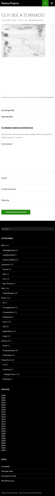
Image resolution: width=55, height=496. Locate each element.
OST (4, 326)
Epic (4, 274)
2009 (3, 431)
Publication (7, 355)
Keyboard (7, 317)
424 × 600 (23, 20)
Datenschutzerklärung (9, 493)
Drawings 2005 (37, 20)
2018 (3, 409)
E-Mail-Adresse (9, 189)
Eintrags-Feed (7, 471)
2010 (3, 429)
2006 (3, 438)
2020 (3, 405)
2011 (3, 426)
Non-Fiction (8, 283)
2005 (3, 441)
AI (4, 302)
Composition (8, 312)
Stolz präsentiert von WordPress (30, 493)
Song (5, 336)
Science (4, 341)
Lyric (5, 279)
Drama (5, 269)
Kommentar (7, 144)
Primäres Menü (52, 3)
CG (4, 365)
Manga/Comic (10, 374)
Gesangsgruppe (9, 250)
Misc (3, 288)
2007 (3, 436)
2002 (3, 448)
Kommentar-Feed (8, 476)
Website (5, 200)
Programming (8, 350)
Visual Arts (6, 360)
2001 (3, 450)
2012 (3, 424)
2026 (3, 395)
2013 (3, 421)
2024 (3, 400)
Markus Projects (10, 3)
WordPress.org (7, 481)
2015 (3, 417)
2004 (3, 443)
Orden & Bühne (9, 260)
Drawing (6, 369)
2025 (3, 398)
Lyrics (5, 322)
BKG (3, 245)
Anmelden (5, 466)
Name (4, 178)
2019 (3, 407)
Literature (5, 264)
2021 (3, 402)
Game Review (8, 293)
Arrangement (8, 307)
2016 (3, 414)
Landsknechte (8, 255)
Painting (6, 379)
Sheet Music (8, 331)
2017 (3, 412)
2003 (3, 445)
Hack (5, 345)
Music (3, 298)
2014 (3, 419)
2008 (3, 433)
